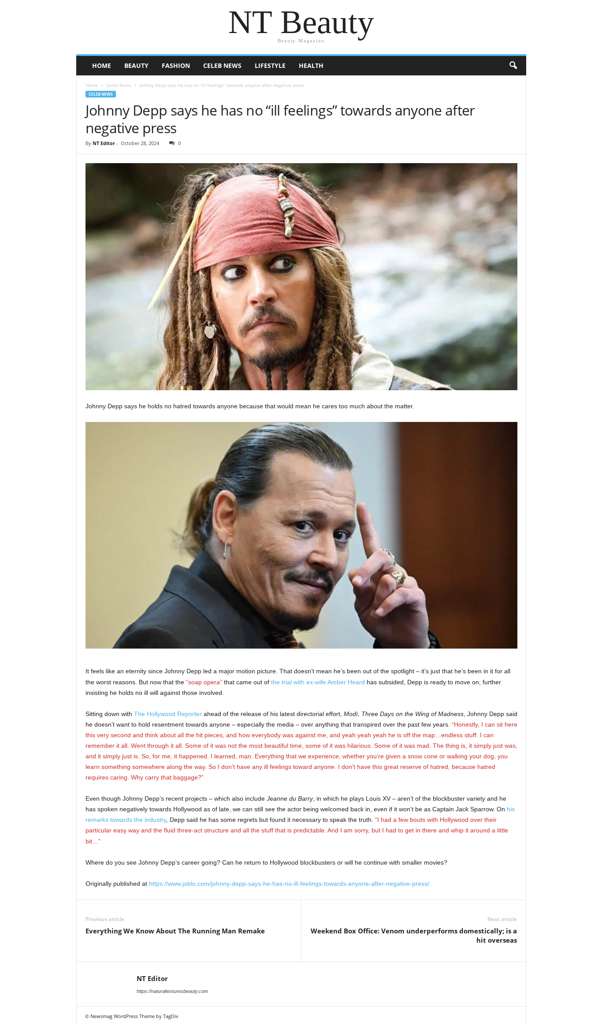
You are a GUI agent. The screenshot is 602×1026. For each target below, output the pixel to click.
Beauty (136, 65)
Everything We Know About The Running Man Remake (175, 930)
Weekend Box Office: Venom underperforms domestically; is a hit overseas (414, 935)
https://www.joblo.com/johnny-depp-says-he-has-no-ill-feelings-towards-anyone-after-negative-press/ (289, 883)
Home (101, 65)
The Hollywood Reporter (168, 713)
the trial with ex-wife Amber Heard (318, 682)
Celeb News (222, 65)
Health (311, 65)
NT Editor (104, 143)
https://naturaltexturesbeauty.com (172, 991)
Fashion (176, 65)
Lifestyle (270, 65)
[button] (513, 65)
